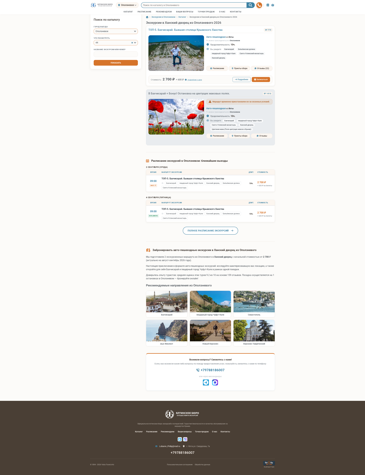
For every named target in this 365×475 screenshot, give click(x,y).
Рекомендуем (167, 431)
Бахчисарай (229, 49)
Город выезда (101, 27)
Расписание (151, 431)
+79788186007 (182, 453)
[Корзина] (273, 5)
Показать (116, 63)
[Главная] (147, 17)
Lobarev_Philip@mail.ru (169, 446)
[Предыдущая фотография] (152, 53)
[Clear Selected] (132, 42)
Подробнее (243, 79)
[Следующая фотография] (200, 53)
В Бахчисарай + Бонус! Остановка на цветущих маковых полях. (189, 93)
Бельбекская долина (246, 49)
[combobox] (116, 31)
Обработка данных (202, 465)
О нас (214, 431)
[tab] (217, 68)
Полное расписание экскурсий (208, 230)
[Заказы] (268, 5)
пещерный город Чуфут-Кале (223, 54)
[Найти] (251, 5)
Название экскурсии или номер (109, 50)
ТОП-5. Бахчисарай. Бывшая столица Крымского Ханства (185, 29)
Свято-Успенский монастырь (252, 54)
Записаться (262, 79)
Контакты (225, 431)
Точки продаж (202, 431)
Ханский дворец (218, 58)
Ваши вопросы (185, 431)
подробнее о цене (194, 80)
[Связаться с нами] (259, 5)
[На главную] (101, 5)
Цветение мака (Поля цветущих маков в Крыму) (231, 129)
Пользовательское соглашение (179, 465)
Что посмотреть (102, 38)
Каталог (139, 431)
